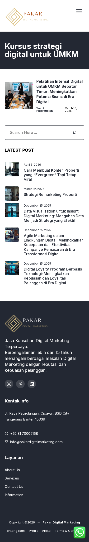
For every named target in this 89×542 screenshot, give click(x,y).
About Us (12, 470)
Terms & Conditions (69, 530)
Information (14, 495)
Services (12, 478)
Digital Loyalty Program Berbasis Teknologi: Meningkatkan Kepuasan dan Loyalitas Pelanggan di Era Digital (53, 276)
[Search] (74, 132)
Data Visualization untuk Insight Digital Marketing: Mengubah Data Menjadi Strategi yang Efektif (54, 216)
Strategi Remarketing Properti (50, 194)
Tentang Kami (15, 530)
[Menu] (79, 10)
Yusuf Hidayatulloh (44, 109)
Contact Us (14, 486)
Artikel (46, 530)
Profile (33, 530)
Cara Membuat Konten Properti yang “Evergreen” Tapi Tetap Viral (51, 175)
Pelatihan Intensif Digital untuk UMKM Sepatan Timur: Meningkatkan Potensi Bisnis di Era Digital (59, 91)
